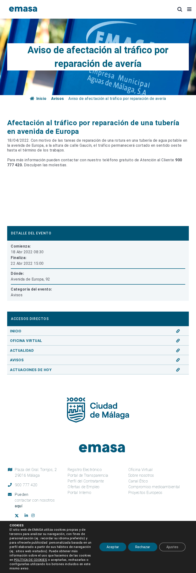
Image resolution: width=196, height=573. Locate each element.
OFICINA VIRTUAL (26, 341)
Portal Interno (79, 492)
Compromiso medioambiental (154, 487)
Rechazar (142, 547)
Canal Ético (138, 481)
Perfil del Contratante (86, 481)
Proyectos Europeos (145, 492)
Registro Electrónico (85, 469)
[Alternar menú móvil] (189, 9)
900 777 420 (26, 485)
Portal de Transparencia (88, 475)
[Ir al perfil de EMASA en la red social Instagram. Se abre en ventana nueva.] (34, 516)
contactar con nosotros (35, 503)
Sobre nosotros (141, 475)
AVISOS (17, 360)
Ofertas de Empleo (83, 487)
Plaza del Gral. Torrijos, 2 (36, 472)
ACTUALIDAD (22, 350)
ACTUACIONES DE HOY (31, 370)
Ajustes (172, 547)
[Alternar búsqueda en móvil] (179, 9)
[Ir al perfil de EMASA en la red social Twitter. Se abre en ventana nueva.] (18, 516)
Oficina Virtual (140, 469)
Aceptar (113, 547)
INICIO (15, 331)
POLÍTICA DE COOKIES (30, 560)
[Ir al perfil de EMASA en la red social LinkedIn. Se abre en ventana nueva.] (27, 516)
